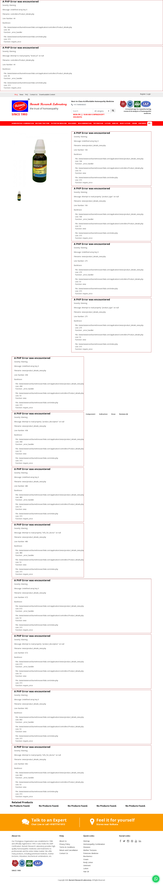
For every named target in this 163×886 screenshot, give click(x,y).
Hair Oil (86, 871)
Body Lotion (88, 862)
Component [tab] (90, 414)
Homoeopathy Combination (94, 844)
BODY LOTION (125, 123)
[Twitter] (124, 841)
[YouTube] (136, 841)
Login (149, 94)
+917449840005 (80, 104)
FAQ (26, 95)
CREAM (134, 123)
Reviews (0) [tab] (123, 414)
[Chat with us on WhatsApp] (155, 878)
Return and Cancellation (68, 850)
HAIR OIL (115, 123)
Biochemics (87, 856)
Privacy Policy (64, 844)
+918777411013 (57, 824)
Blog (16, 95)
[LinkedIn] (140, 841)
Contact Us (33, 95)
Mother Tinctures (90, 850)
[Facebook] (120, 841)
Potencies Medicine (90, 853)
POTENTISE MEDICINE (59, 123)
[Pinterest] (132, 841)
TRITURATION (98, 123)
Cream (85, 859)
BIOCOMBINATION (85, 123)
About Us (63, 841)
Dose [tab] (113, 414)
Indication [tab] (103, 414)
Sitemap (86, 841)
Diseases (86, 847)
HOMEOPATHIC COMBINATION (23, 123)
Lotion (85, 868)
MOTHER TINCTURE (42, 123)
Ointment (87, 865)
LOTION (107, 123)
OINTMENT (142, 123)
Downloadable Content (47, 95)
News (21, 95)
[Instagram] (128, 841)
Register (143, 94)
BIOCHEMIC (72, 123)
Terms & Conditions (67, 847)
